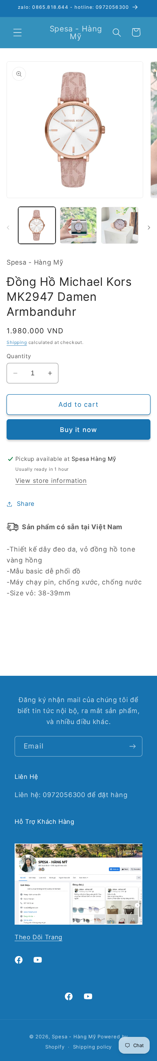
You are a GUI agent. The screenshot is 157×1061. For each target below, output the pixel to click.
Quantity (19, 356)
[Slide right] (149, 227)
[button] (17, 32)
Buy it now (78, 429)
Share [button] (26, 503)
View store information (51, 480)
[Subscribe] (132, 746)
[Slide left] (8, 227)
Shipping (17, 342)
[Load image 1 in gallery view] (36, 225)
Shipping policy (92, 1047)
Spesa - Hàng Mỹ (74, 1036)
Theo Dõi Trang (38, 937)
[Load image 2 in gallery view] (78, 225)
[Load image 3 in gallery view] (119, 225)
